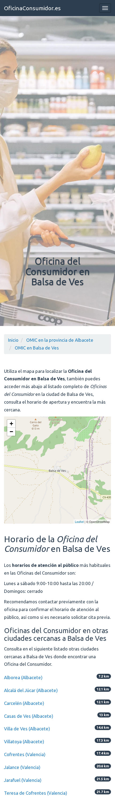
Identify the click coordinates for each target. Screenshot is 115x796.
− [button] (11, 431)
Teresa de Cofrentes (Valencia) (35, 792)
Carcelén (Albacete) (24, 703)
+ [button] (11, 423)
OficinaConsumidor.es (32, 8)
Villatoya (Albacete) (24, 741)
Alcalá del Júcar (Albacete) (31, 690)
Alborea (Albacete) (23, 677)
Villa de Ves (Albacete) (27, 728)
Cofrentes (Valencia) (24, 754)
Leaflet (79, 521)
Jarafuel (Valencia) (22, 780)
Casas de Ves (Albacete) (28, 716)
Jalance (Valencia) (22, 767)
